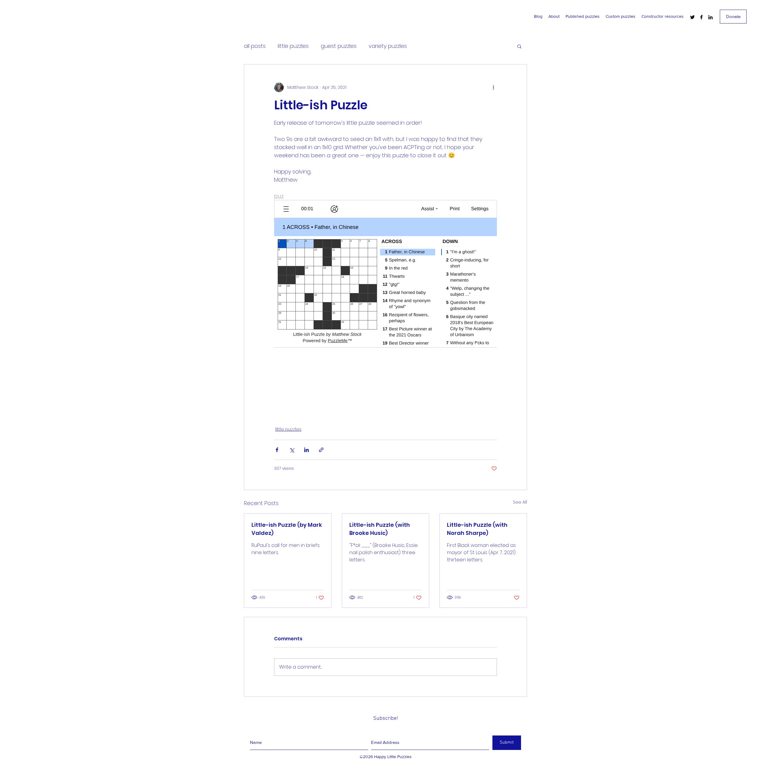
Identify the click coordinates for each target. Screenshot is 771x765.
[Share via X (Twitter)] (292, 450)
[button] (519, 46)
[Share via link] (321, 450)
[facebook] (701, 17)
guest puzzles (339, 46)
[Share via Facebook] (277, 450)
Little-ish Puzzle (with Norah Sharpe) (477, 529)
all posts (255, 46)
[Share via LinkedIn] (306, 450)
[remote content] (385, 305)
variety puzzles (388, 46)
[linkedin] (710, 17)
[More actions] (493, 87)
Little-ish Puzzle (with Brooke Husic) (379, 529)
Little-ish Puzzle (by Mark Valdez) (286, 529)
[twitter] (692, 17)
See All (520, 502)
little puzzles (293, 46)
